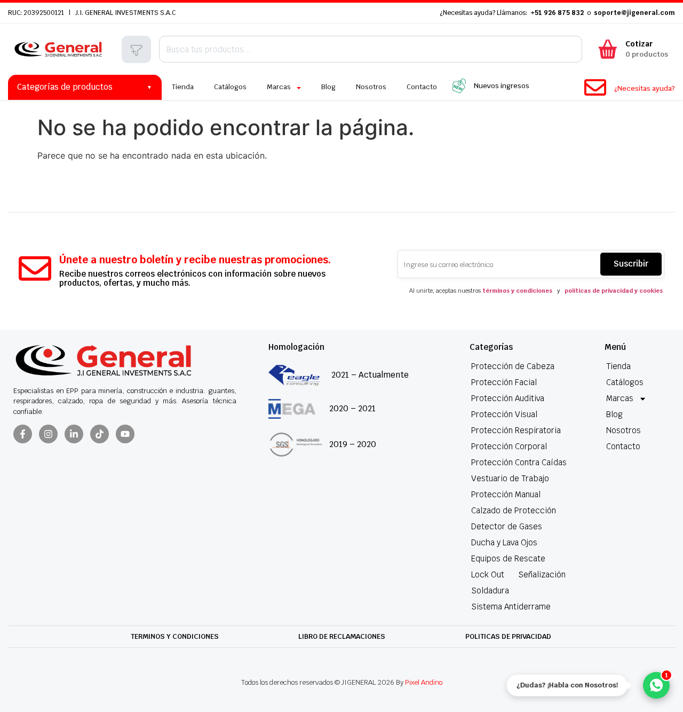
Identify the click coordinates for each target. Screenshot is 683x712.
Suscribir (631, 264)
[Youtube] (125, 434)
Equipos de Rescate (508, 558)
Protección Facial (504, 382)
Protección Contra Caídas (519, 462)
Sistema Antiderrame (511, 606)
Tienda (618, 366)
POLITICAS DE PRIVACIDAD (508, 636)
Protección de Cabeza (512, 366)
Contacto (623, 446)
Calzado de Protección (513, 510)
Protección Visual (504, 414)
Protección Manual (506, 494)
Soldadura (490, 590)
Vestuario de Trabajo (510, 478)
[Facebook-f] (22, 434)
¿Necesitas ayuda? (644, 88)
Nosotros (623, 430)
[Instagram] (48, 434)
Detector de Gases (506, 526)
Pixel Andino (423, 682)
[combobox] (370, 49)
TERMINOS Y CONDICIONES (175, 636)
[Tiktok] (99, 434)
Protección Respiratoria (516, 430)
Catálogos (625, 382)
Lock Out (487, 574)
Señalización (542, 574)
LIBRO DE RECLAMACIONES (341, 636)
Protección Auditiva (507, 398)
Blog (614, 414)
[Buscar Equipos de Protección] (136, 50)
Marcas (619, 398)
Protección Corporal (509, 446)
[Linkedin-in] (74, 434)
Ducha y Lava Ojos (504, 542)
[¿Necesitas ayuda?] (595, 87)
